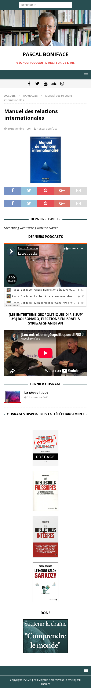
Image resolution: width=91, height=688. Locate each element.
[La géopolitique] (12, 397)
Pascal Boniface (47, 128)
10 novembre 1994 (19, 128)
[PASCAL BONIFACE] (45, 44)
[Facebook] (29, 83)
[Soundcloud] (54, 83)
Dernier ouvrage (45, 384)
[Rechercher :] (45, 5)
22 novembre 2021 (37, 397)
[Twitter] (37, 83)
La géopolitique (36, 392)
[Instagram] (62, 83)
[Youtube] (45, 83)
